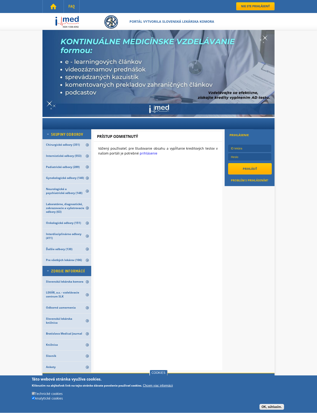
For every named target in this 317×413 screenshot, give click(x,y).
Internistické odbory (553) (63, 156)
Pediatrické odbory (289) (63, 167)
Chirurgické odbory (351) (63, 145)
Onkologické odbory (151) (63, 223)
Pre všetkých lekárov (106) (64, 260)
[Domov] (85, 22)
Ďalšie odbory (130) (59, 249)
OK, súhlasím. (272, 407)
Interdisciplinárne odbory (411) (63, 236)
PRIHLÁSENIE (239, 135)
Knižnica (52, 345)
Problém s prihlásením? (249, 180)
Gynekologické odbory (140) (65, 178)
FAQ (71, 6)
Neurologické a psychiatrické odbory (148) (64, 191)
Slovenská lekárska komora (64, 282)
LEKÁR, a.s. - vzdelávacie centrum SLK (62, 294)
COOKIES (158, 372)
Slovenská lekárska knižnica (59, 321)
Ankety (51, 367)
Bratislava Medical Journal (64, 334)
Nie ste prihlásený (255, 6)
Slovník (51, 356)
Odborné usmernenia (61, 308)
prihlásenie (148, 153)
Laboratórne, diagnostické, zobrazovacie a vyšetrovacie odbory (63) (65, 208)
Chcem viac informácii (158, 385)
